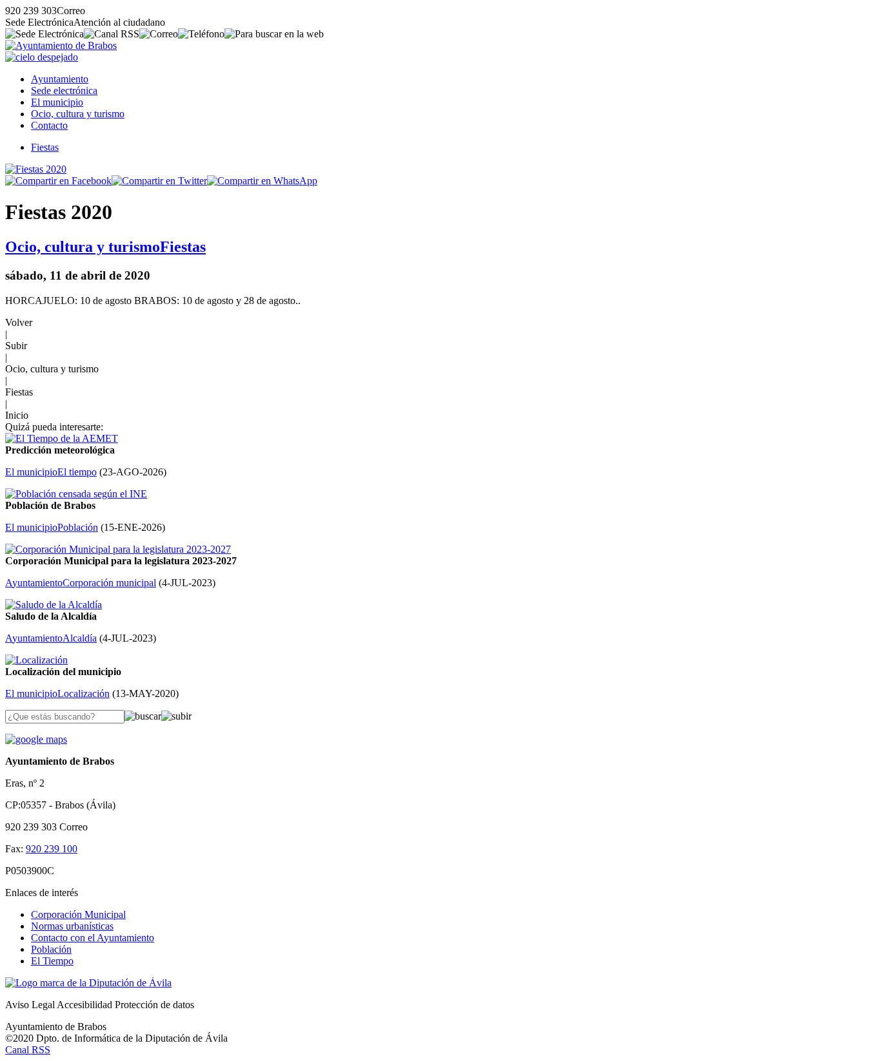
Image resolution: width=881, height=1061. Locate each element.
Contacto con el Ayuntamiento (92, 937)
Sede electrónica (64, 90)
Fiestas (45, 147)
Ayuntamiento (59, 78)
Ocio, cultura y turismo (77, 113)
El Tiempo (52, 960)
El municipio (57, 102)
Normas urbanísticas (72, 926)
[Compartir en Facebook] (58, 180)
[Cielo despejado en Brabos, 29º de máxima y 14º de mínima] (41, 57)
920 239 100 (51, 848)
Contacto (49, 125)
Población (51, 949)
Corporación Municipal (78, 914)
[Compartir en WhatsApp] (262, 180)
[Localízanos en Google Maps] (36, 739)
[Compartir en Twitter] (159, 180)
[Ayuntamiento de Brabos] (61, 45)
